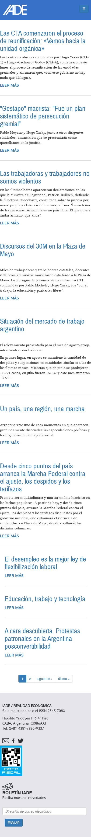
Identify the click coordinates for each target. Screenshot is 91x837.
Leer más (9, 85)
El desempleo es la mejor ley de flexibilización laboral (45, 563)
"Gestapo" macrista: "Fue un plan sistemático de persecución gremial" (42, 116)
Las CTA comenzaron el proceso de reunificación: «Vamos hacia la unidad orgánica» (43, 41)
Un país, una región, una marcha (42, 409)
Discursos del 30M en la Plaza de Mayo (42, 250)
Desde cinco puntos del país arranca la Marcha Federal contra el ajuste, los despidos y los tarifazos (42, 478)
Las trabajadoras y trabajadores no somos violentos (45, 177)
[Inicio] (15, 10)
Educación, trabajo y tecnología (45, 599)
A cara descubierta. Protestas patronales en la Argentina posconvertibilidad (42, 639)
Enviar (14, 822)
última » (64, 678)
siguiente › (44, 678)
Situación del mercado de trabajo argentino (42, 325)
